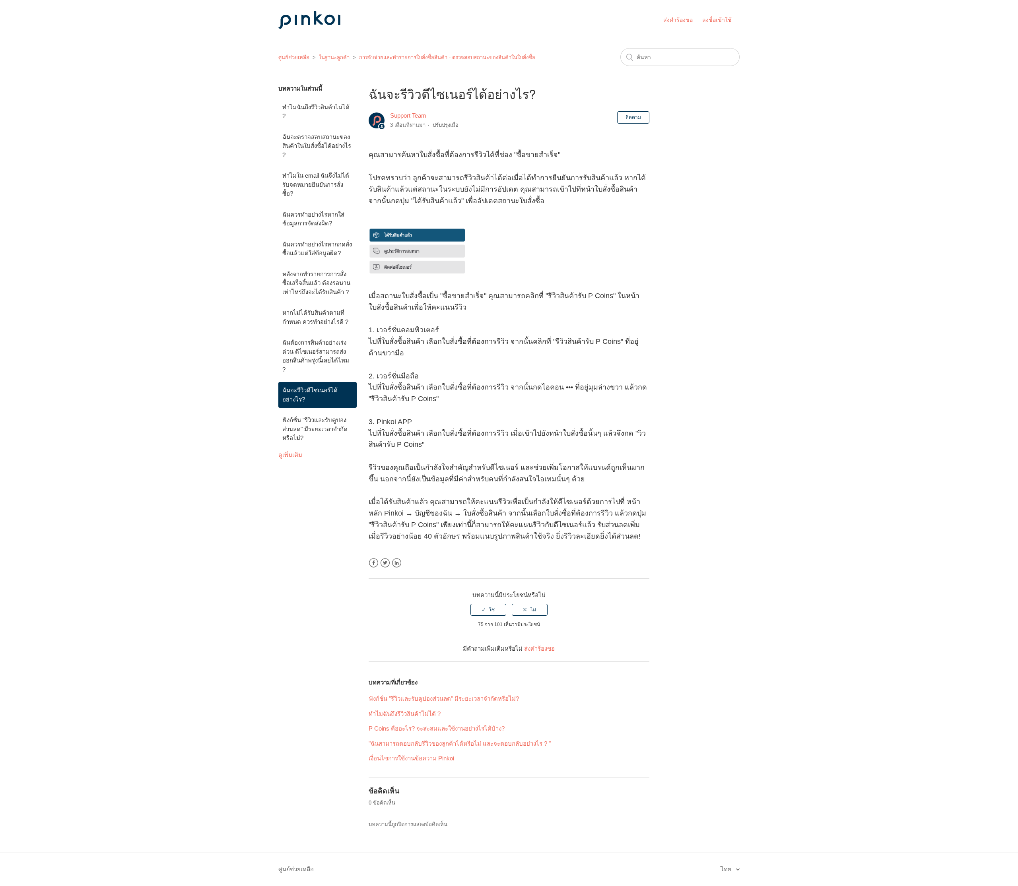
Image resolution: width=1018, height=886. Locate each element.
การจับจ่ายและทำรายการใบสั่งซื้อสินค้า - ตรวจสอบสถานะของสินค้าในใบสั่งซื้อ (447, 57)
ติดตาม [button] (633, 117)
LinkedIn (397, 563)
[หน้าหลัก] (318, 36)
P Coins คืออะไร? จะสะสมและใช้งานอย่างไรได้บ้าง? (437, 728)
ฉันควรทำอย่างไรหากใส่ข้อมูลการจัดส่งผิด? (313, 219)
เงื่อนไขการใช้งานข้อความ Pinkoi (411, 758)
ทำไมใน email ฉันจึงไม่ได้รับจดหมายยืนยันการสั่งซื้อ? (315, 184)
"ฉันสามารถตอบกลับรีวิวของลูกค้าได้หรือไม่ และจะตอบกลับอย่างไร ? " (460, 743)
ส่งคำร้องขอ (678, 20)
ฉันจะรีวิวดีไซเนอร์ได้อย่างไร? (310, 395)
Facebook (374, 563)
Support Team (408, 115)
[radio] (488, 610)
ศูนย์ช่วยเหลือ (293, 57)
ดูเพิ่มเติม (290, 455)
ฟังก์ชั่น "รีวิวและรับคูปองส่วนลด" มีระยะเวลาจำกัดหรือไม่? (315, 429)
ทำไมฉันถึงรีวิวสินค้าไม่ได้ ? (316, 112)
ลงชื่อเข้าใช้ (717, 20)
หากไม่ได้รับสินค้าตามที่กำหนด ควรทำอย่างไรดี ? (315, 317)
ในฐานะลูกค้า (334, 57)
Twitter (385, 563)
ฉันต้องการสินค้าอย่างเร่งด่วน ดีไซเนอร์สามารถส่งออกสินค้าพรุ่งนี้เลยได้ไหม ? (315, 356)
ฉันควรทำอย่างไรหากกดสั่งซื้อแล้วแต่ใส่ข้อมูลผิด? (317, 249)
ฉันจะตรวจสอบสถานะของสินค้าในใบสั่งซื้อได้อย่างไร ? (316, 146)
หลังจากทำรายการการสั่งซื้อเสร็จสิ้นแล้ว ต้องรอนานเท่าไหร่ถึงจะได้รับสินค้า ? (316, 283)
